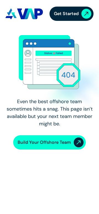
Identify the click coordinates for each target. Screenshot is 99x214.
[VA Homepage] (24, 14)
